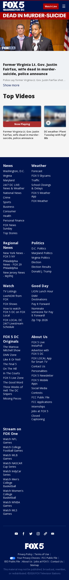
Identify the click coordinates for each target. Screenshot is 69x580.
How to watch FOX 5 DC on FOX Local (14, 312)
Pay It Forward (40, 304)
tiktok (45, 534)
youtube (16, 534)
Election (36, 262)
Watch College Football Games (13, 448)
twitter (31, 534)
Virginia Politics (40, 257)
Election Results (41, 267)
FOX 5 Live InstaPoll (38, 343)
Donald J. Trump (41, 271)
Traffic (35, 180)
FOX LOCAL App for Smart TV (41, 360)
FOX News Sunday (9, 226)
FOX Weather (39, 201)
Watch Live (51, 6)
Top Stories (10, 233)
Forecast (36, 171)
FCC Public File (40, 397)
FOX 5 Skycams (41, 175)
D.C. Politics (38, 248)
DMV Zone (9, 355)
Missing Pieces (12, 398)
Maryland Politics (42, 253)
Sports (7, 202)
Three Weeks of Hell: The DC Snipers (13, 390)
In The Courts (11, 373)
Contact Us (38, 366)
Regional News (10, 245)
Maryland (9, 180)
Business (8, 206)
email (53, 534)
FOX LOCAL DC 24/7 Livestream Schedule (13, 323)
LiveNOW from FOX (12, 297)
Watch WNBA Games (11, 503)
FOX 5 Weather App (40, 194)
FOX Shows (10, 304)
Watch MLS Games (10, 511)
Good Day (39, 285)
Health (7, 216)
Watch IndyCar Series (12, 472)
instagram (38, 534)
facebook (24, 534)
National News (12, 193)
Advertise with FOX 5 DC (40, 351)
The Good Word (13, 382)
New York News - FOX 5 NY (14, 254)
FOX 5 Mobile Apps (39, 381)
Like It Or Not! (12, 359)
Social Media (39, 388)
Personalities (39, 371)
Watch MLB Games (10, 456)
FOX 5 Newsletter (42, 375)
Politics (37, 243)
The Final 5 (10, 364)
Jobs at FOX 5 (39, 411)
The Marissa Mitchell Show (11, 348)
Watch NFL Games (10, 440)
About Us (39, 336)
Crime (6, 197)
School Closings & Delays (41, 186)
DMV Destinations (39, 297)
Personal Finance (13, 220)
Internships (38, 406)
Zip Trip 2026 (39, 320)
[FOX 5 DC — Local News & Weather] (14, 6)
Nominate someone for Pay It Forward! (42, 312)
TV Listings (9, 291)
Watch (8, 285)
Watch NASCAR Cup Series (12, 464)
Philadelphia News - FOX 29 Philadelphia (12, 264)
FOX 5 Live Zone (13, 378)
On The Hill (10, 368)
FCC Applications (41, 402)
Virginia (7, 175)
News (8, 165)
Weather (38, 165)
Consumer (9, 211)
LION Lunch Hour (42, 291)
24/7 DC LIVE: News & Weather (13, 186)
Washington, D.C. (13, 171)
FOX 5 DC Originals (11, 339)
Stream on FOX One (12, 431)
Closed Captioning (38, 417)
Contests (37, 393)
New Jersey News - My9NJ (14, 274)
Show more (11, 85)
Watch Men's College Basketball (11, 482)
